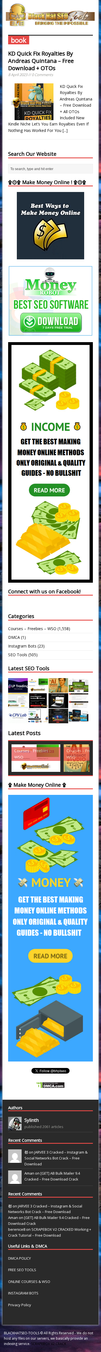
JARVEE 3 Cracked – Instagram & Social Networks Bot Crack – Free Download (56, 1158)
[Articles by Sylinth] (15, 1127)
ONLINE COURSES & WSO (29, 1281)
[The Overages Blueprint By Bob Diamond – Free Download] (38, 720)
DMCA (14, 637)
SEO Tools (17, 654)
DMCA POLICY (19, 1258)
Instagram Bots (22, 646)
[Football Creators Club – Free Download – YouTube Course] (18, 705)
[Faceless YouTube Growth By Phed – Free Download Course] (38, 705)
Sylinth (31, 1120)
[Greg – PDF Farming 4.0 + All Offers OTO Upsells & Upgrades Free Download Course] (78, 689)
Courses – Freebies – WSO (32, 628)
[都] (15, 1159)
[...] (65, 130)
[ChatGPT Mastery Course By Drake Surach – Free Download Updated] (58, 705)
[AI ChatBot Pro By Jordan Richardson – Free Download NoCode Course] (58, 720)
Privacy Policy (19, 1304)
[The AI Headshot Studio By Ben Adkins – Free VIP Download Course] (58, 689)
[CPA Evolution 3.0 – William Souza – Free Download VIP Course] (78, 705)
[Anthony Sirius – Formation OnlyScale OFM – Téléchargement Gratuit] (78, 720)
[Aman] (15, 1181)
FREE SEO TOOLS (22, 1269)
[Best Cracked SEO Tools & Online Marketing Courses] (50, 23)
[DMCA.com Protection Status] (50, 1085)
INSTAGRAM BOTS (23, 1293)
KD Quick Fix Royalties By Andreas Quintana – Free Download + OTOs (41, 61)
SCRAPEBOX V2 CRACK (48, 1343)
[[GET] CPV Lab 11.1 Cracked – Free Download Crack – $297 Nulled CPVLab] (18, 720)
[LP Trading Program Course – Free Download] (18, 689)
